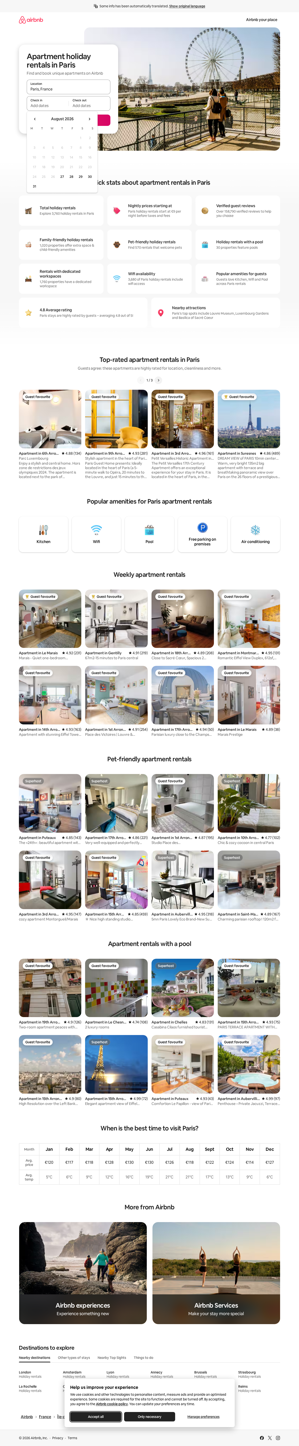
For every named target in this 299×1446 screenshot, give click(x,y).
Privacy (57, 1438)
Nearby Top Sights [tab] (112, 1358)
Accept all (96, 1417)
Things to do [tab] (143, 1358)
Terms (72, 1438)
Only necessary (149, 1417)
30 (90, 177)
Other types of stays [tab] (74, 1358)
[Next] (158, 380)
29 (80, 177)
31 (34, 186)
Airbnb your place (261, 19)
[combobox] (68, 89)
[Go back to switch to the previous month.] (35, 119)
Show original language (187, 6)
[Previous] (141, 380)
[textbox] (47, 105)
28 (71, 177)
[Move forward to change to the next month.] (89, 119)
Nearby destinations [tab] (34, 1358)
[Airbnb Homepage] (31, 19)
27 (62, 177)
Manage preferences (203, 1417)
